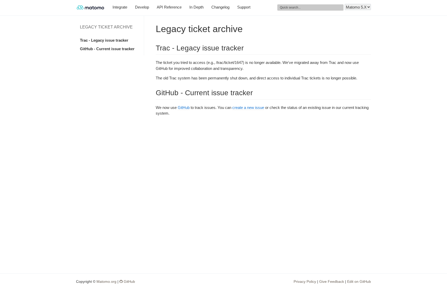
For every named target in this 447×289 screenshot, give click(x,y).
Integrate (120, 7)
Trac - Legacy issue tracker (104, 40)
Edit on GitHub (359, 281)
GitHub (184, 107)
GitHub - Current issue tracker (107, 49)
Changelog (220, 7)
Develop (142, 7)
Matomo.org (106, 281)
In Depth (196, 7)
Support (243, 7)
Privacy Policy (305, 281)
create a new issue (248, 107)
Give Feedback (331, 281)
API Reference (169, 7)
